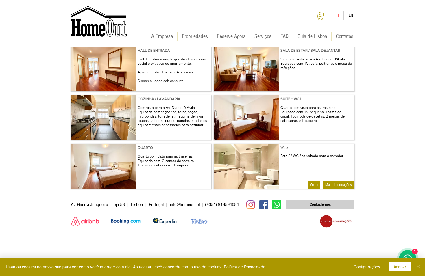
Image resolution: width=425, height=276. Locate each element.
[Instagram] (250, 204)
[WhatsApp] (276, 204)
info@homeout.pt (185, 205)
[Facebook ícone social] (263, 204)
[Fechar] (418, 266)
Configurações (367, 267)
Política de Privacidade (244, 267)
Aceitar (399, 267)
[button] (320, 16)
